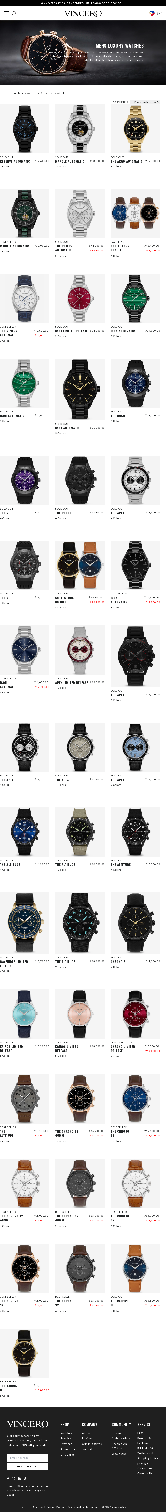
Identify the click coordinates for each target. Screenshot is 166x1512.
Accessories (69, 1449)
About (86, 1433)
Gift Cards (68, 1454)
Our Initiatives (92, 1443)
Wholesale (119, 1453)
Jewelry (66, 1438)
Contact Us (145, 1473)
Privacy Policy (55, 1506)
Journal (87, 1449)
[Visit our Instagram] (13, 1478)
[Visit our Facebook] (8, 1478)
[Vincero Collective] (83, 12)
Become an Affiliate (119, 1446)
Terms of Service (32, 1506)
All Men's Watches (26, 93)
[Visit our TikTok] (25, 1478)
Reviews (87, 1438)
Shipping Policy (147, 1458)
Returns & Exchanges (144, 1440)
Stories (116, 1433)
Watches (66, 1433)
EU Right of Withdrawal (145, 1450)
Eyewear (66, 1443)
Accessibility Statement (83, 1506)
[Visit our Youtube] (19, 1478)
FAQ (140, 1433)
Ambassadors (121, 1438)
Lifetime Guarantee (144, 1466)
